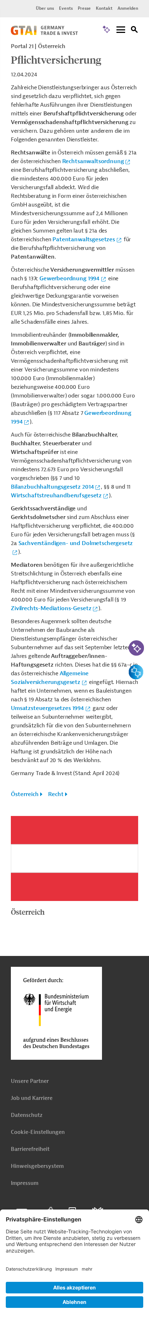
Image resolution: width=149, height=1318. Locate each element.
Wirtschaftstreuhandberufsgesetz (56, 495)
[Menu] (120, 30)
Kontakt (104, 8)
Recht (56, 794)
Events (66, 8)
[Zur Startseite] (44, 33)
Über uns (45, 8)
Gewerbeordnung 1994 (69, 278)
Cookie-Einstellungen (38, 1132)
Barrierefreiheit (30, 1149)
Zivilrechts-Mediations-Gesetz (51, 608)
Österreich (25, 794)
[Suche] (134, 31)
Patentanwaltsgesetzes (83, 239)
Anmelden (128, 8)
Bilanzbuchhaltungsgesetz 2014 (52, 486)
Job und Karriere (31, 1098)
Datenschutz (26, 1115)
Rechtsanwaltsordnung (93, 161)
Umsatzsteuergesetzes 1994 (47, 708)
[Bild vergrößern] (74, 858)
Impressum (24, 1183)
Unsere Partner (30, 1081)
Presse (84, 8)
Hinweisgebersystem (37, 1166)
